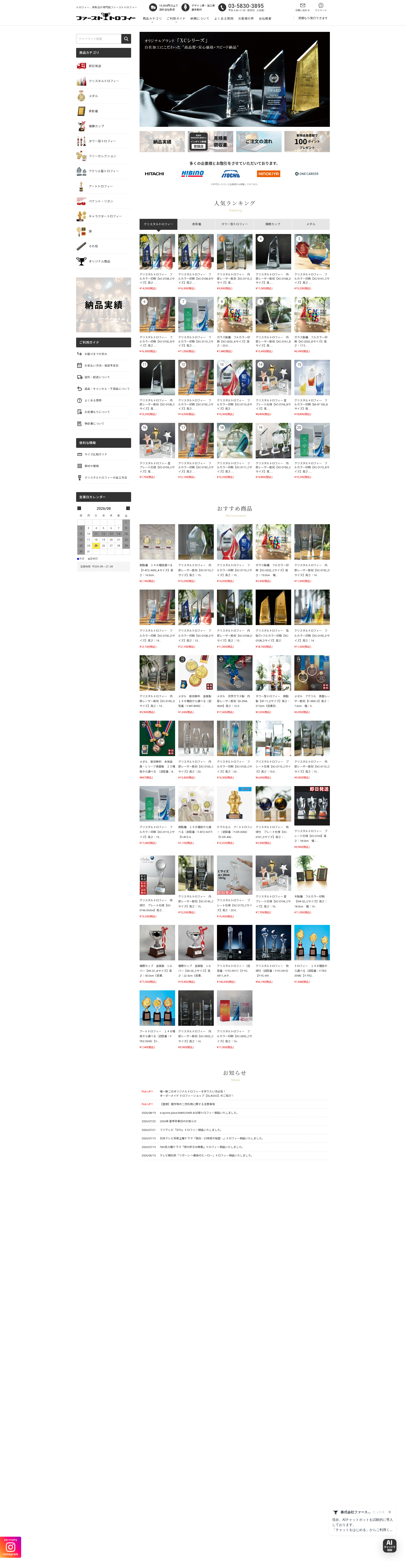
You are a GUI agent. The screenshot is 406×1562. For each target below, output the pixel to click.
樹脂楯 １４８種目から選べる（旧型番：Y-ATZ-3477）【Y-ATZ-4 (195, 832)
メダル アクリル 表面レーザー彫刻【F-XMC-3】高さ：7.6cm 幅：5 (312, 701)
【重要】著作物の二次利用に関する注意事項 (187, 1104)
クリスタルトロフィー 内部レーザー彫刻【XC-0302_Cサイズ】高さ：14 (195, 1036)
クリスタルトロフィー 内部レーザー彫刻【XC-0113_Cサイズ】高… (234, 278)
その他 (93, 246)
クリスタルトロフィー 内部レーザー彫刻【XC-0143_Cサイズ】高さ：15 (195, 901)
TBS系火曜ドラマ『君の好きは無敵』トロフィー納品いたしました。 (202, 1147)
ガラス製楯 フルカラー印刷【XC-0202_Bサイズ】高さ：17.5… (310, 341)
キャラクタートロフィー (105, 216)
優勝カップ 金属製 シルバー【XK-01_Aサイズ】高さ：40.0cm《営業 (156, 970)
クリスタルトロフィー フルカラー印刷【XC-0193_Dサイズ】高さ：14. (312, 635)
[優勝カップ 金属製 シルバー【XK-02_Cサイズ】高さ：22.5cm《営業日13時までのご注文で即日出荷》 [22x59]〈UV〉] (196, 942)
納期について (200, 18)
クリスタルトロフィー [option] (158, 224)
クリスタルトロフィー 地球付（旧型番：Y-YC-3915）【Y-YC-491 (273, 970)
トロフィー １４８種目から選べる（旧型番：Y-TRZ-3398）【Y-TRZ (310, 970)
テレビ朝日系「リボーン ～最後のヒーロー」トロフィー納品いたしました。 (207, 1155)
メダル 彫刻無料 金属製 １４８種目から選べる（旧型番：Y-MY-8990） (196, 701)
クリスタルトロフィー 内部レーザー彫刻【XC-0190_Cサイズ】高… (273, 467)
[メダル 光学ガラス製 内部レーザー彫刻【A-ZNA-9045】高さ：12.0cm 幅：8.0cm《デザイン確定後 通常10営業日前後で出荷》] (234, 673)
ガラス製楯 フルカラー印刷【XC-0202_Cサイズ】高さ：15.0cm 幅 (272, 570)
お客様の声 (246, 18)
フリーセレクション (102, 156)
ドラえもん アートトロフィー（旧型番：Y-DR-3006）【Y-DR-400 (234, 832)
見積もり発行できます (313, 18)
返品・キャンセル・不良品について (107, 388)
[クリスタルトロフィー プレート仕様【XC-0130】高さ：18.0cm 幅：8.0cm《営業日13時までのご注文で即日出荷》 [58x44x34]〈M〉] (312, 806)
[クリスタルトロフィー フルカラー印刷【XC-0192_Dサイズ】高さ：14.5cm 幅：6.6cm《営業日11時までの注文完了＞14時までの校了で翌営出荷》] (157, 607)
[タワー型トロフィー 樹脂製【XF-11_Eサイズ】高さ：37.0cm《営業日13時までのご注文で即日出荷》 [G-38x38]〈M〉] (273, 673)
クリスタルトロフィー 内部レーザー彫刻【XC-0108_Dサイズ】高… (273, 278)
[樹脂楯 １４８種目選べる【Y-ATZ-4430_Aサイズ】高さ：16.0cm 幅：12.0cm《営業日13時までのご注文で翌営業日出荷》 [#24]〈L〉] (157, 542)
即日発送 (95, 66)
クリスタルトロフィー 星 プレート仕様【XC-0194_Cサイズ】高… (157, 467)
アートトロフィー (101, 186)
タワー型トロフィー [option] (234, 224)
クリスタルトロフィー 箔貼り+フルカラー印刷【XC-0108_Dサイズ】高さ (272, 635)
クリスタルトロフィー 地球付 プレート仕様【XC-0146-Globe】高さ (156, 905)
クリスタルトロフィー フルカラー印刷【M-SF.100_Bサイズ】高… (311, 404)
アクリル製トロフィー (104, 171)
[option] (235, 360)
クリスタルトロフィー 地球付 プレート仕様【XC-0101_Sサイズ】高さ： (272, 832)
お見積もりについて (97, 412)
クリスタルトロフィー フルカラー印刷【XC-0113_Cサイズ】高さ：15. (157, 832)
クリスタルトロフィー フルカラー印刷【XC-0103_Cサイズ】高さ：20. (234, 766)
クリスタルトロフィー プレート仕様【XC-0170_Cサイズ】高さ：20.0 (234, 905)
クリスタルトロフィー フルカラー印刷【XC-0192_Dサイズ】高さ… (196, 467)
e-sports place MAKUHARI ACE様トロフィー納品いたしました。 (199, 1112)
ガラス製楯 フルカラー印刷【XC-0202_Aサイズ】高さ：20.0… (233, 341)
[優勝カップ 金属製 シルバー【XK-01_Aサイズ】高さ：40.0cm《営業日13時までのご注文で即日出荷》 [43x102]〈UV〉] (157, 942)
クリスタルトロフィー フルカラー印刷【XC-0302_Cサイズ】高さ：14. (234, 1036)
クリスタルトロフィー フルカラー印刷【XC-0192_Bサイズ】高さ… (157, 341)
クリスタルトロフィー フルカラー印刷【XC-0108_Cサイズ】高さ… (157, 278)
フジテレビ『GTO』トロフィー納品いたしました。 (191, 1130)
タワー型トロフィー (102, 141)
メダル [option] (310, 224)
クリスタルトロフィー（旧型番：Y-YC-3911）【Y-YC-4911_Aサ (233, 970)
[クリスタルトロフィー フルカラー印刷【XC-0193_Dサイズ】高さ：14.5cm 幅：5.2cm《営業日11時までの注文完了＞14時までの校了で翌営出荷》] (312, 607)
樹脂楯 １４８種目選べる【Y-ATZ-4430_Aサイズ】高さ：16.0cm (156, 570)
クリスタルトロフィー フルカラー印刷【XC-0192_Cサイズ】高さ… (195, 404)
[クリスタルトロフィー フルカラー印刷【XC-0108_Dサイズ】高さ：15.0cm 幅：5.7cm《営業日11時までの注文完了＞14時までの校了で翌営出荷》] (196, 607)
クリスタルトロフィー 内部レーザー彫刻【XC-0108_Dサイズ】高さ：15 (234, 635)
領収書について (94, 423)
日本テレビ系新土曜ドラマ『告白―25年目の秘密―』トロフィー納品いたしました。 (212, 1138)
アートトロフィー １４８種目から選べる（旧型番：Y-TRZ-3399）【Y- (157, 1036)
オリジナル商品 (99, 261)
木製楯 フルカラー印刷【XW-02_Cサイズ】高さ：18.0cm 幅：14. (310, 901)
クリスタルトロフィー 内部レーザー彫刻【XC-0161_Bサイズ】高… (273, 341)
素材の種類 (92, 466)
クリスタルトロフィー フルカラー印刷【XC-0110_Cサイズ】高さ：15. (234, 570)
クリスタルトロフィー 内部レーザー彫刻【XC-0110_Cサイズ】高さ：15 (195, 570)
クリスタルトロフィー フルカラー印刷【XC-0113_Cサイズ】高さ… (195, 341)
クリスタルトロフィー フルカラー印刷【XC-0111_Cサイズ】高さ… (234, 467)
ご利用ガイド (176, 18)
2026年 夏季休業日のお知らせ (178, 1121)
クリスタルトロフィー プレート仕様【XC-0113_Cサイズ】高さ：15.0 (273, 766)
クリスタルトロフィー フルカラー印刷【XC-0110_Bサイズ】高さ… (234, 404)
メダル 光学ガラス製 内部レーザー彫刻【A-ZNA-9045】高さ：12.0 (233, 701)
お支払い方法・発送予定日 (102, 365)
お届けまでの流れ (96, 354)
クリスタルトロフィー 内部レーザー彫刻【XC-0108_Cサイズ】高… (157, 404)
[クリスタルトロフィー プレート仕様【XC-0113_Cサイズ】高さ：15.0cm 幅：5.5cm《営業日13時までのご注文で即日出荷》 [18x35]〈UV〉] (273, 738)
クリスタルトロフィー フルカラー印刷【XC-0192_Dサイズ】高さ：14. (157, 635)
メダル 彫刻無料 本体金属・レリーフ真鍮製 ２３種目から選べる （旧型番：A (157, 766)
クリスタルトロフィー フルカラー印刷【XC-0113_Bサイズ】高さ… (311, 467)
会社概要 (265, 18)
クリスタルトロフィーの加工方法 (106, 477)
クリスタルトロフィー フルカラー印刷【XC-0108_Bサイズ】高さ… (195, 278)
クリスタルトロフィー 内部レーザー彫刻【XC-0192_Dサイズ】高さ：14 (312, 570)
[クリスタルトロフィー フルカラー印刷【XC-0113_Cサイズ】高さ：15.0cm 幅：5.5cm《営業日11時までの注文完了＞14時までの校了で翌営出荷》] (157, 804)
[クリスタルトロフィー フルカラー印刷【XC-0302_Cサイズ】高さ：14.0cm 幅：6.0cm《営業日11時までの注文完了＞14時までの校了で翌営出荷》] (234, 1008)
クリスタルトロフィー (104, 81)
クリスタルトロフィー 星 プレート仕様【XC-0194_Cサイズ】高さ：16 (273, 901)
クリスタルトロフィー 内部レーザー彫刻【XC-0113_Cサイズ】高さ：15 (311, 766)
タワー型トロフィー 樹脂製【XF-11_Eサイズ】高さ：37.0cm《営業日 (273, 701)
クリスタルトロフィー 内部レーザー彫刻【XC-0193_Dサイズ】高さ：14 (157, 701)
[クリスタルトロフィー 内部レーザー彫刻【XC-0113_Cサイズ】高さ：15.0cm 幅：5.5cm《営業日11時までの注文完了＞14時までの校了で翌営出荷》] (312, 738)
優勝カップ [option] (272, 224)
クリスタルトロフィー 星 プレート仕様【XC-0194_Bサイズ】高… (273, 404)
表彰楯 (93, 111)
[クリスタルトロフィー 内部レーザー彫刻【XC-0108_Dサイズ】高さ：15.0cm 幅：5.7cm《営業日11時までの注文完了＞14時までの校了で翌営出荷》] (234, 607)
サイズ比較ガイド (96, 454)
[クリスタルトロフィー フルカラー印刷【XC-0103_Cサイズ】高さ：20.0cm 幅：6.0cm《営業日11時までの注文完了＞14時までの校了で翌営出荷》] (234, 738)
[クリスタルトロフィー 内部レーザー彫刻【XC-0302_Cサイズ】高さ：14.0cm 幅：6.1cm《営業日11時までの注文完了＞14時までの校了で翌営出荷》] (196, 1008)
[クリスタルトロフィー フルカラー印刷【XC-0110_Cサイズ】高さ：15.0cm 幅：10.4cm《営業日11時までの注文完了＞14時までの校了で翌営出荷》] (234, 542)
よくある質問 (223, 18)
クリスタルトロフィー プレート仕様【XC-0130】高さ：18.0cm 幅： (310, 836)
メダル (93, 96)
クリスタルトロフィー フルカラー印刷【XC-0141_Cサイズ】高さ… (311, 278)
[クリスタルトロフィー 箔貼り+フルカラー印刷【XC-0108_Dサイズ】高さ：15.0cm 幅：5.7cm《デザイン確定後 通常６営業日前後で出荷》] (273, 607)
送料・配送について (97, 377)
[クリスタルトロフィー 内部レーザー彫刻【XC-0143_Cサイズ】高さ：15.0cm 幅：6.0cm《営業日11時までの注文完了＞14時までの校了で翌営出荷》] (196, 873)
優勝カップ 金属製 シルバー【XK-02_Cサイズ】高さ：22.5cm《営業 (194, 970)
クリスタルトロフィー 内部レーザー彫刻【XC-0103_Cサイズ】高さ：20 (195, 766)
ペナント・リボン (101, 201)
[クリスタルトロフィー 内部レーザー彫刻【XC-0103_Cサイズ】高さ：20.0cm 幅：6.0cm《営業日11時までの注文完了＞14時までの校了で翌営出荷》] (196, 738)
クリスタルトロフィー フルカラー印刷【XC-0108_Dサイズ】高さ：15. (196, 635)
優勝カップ (96, 126)
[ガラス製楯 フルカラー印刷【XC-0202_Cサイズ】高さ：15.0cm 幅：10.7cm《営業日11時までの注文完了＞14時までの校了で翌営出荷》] (273, 542)
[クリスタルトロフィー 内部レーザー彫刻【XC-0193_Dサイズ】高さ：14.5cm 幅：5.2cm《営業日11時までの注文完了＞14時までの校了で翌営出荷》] (157, 673)
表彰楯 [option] (196, 224)
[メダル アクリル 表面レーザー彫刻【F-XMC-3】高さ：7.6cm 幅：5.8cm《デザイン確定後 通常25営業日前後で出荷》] (312, 673)
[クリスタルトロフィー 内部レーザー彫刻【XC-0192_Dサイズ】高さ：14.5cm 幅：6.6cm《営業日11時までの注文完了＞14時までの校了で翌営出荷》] (312, 542)
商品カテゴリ (152, 18)
